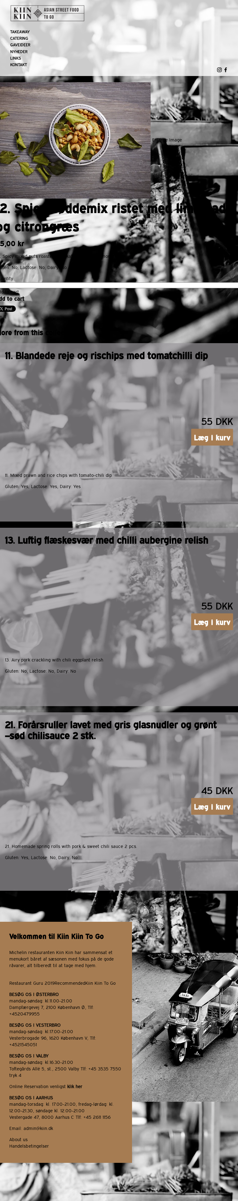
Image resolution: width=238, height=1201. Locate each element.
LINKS (15, 57)
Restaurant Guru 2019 (32, 983)
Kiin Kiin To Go (100, 983)
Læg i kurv (212, 437)
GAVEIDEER (20, 44)
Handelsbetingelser (29, 1146)
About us (18, 1139)
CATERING (19, 38)
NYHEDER (19, 51)
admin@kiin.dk (38, 1128)
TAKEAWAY (20, 31)
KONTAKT (18, 64)
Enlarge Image (167, 140)
